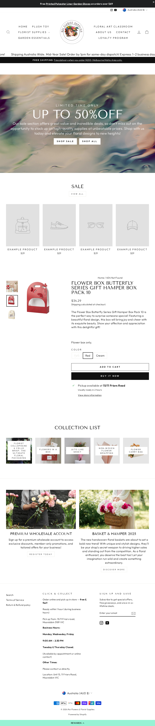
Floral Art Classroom (113, 26)
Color (76, 349)
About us (104, 32)
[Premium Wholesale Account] (41, 509)
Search (9, 595)
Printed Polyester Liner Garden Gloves (68, 3)
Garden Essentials (34, 37)
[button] (77, 723)
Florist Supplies (33, 32)
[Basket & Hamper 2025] (114, 509)
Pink (77, 355)
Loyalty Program (113, 37)
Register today (41, 554)
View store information (90, 395)
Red (87, 355)
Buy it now (110, 376)
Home (23, 26)
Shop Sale (65, 141)
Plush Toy (40, 26)
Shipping (76, 304)
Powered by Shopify (77, 714)
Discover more (114, 569)
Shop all (89, 141)
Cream (100, 355)
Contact (123, 32)
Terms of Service (15, 600)
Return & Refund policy (18, 605)
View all (77, 194)
